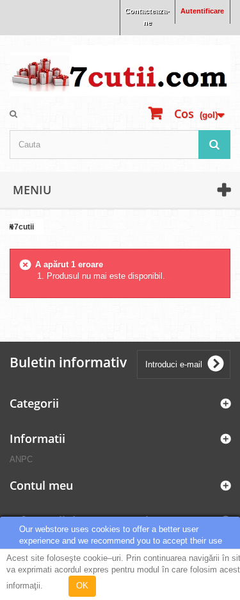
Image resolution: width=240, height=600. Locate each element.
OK (82, 585)
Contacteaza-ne (147, 16)
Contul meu (41, 485)
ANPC (21, 459)
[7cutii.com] (120, 70)
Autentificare (202, 11)
